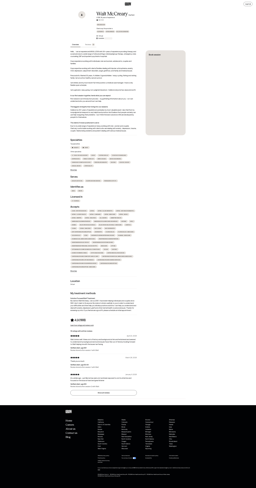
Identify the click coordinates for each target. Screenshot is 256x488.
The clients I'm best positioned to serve (84, 123)
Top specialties (75, 144)
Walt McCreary (112, 13)
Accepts (74, 206)
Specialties (76, 139)
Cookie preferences (174, 458)
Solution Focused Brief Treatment (82, 298)
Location (75, 281)
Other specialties (75, 152)
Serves (74, 176)
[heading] (78, 320)
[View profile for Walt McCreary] (81, 22)
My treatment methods (83, 293)
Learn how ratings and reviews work (82, 325)
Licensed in (76, 196)
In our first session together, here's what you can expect (90, 96)
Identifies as (76, 186)
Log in (247, 4)
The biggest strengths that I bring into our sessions (89, 107)
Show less (73, 170)
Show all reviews (104, 393)
